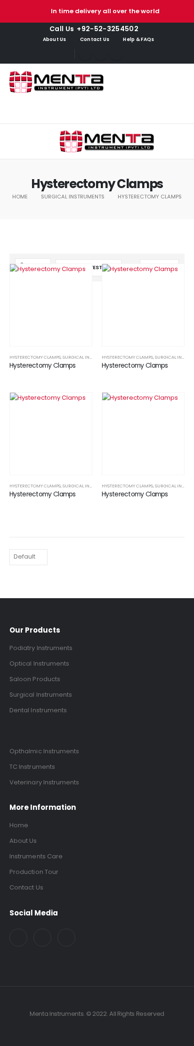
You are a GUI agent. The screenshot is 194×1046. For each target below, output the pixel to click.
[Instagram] (116, 53)
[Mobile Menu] (50, 141)
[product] (51, 305)
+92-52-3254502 (107, 28)
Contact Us (95, 39)
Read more (76, 279)
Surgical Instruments (89, 357)
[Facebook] (85, 53)
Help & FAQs (138, 39)
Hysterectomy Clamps (35, 357)
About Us (54, 39)
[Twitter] (100, 53)
